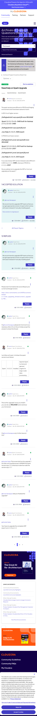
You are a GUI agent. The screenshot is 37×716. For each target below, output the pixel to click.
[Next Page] (22, 544)
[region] (18, 693)
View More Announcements (18, 619)
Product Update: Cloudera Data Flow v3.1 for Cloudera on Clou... (17, 614)
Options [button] (6, 78)
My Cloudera (6, 668)
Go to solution (28, 84)
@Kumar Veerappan (10, 200)
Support (31, 15)
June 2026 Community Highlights (12, 595)
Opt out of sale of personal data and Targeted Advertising (18, 702)
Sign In (5, 23)
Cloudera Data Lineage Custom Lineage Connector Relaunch (17, 601)
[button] (34, 104)
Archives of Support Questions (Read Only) (14, 75)
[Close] (34, 674)
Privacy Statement (15, 699)
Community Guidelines (11, 660)
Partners (23, 15)
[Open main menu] (34, 23)
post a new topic (26, 66)
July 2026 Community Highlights (12, 590)
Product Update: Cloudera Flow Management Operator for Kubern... (18, 607)
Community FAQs (8, 663)
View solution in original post (10, 212)
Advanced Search (7, 54)
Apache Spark (22, 93)
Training (15, 15)
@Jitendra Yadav (6, 461)
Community (5, 15)
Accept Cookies (18, 712)
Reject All (18, 707)
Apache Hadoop (11, 93)
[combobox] (18, 50)
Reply (31, 176)
